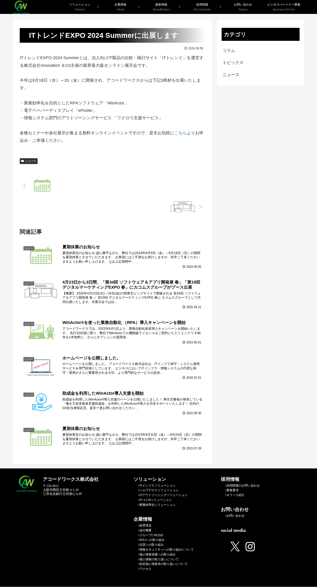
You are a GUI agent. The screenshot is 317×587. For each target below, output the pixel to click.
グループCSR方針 (151, 535)
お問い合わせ (235, 515)
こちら (180, 133)
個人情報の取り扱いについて (159, 559)
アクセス (145, 569)
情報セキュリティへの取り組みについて (166, 549)
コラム (229, 50)
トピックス (233, 62)
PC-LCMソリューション (155, 500)
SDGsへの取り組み (152, 540)
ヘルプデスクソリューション (159, 490)
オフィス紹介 (235, 495)
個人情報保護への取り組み (157, 554)
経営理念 (145, 525)
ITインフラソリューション (157, 485)
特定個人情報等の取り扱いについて (163, 564)
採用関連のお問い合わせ (243, 485)
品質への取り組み (151, 544)
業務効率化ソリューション (157, 504)
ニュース (30, 161)
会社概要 (145, 530)
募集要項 (232, 490)
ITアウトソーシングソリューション (163, 495)
